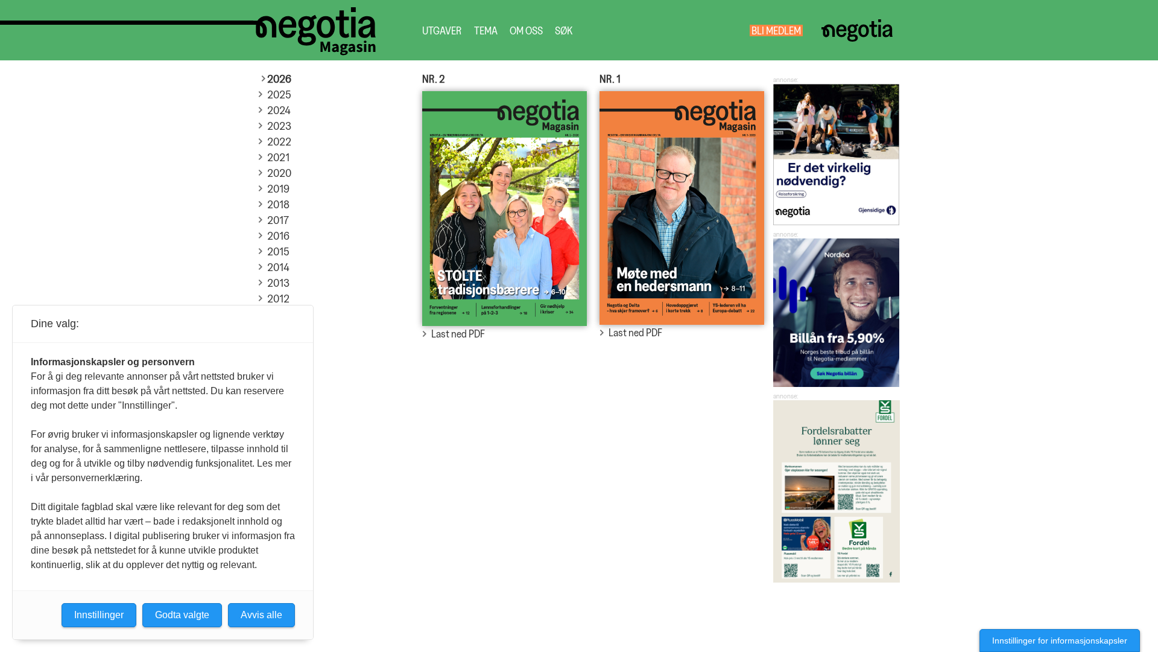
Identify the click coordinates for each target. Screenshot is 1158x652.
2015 (278, 251)
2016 (278, 235)
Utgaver (442, 30)
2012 (278, 298)
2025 (279, 94)
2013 (278, 282)
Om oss (526, 30)
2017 (278, 220)
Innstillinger (99, 615)
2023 (279, 126)
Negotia (857, 30)
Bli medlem (776, 30)
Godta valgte (182, 615)
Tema (486, 30)
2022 (279, 141)
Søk (563, 30)
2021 (278, 157)
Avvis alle (261, 615)
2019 (278, 188)
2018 (278, 204)
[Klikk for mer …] (836, 221)
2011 (277, 314)
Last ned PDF (458, 333)
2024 (279, 110)
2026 (279, 78)
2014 (278, 267)
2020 (279, 173)
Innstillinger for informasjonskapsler (1059, 640)
